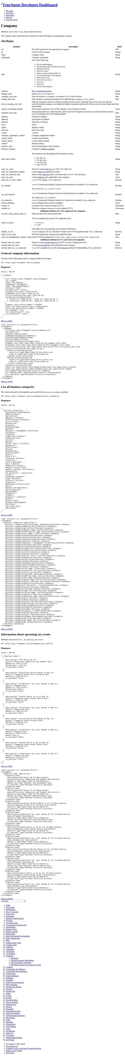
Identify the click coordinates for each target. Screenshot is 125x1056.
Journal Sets (10, 991)
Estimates (9, 978)
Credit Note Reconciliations (16, 971)
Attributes (14, 958)
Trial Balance (11, 1027)
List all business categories (21, 963)
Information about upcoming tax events (26, 965)
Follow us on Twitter (14, 1051)
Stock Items (10, 1018)
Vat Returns (10, 1031)
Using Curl (10, 914)
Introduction (10, 910)
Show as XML (6, 321)
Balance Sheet (11, 929)
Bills (7, 940)
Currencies (10, 1035)
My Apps (9, 11)
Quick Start (10, 907)
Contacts (9, 967)
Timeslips (9, 1022)
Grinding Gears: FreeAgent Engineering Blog (23, 1048)
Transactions (11, 1024)
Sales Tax (9, 1033)
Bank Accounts (12, 932)
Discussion (10, 15)
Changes (9, 921)
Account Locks (12, 923)
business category (48, 149)
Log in (15, 20)
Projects (9, 1007)
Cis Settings (10, 954)
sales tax (48, 169)
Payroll (8, 998)
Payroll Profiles (12, 1000)
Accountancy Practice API (16, 925)
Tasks (8, 1020)
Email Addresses (12, 976)
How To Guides (12, 912)
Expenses (9, 980)
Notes (8, 993)
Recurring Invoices (13, 1011)
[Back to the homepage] (29, 5)
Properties (10, 1009)
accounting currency (44, 91)
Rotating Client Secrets (15, 918)
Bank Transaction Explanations (18, 936)
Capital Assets (11, 945)
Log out (9, 20)
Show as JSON (7, 382)
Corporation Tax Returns (15, 969)
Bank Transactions (13, 938)
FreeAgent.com (12, 1046)
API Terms (10, 1040)
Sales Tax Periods (13, 1013)
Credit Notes (11, 974)
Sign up (9, 17)
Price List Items (12, 1002)
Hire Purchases (11, 985)
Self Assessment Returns (15, 1016)
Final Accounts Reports (15, 982)
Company (9, 956)
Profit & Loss (11, 1005)
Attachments (11, 927)
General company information (22, 960)
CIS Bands (10, 952)
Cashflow (9, 947)
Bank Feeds (10, 934)
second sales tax (51, 242)
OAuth (8, 996)
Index (8, 905)
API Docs (10, 13)
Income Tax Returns (13, 987)
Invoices (9, 989)
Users (8, 1029)
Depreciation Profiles (14, 1038)
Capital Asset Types (13, 943)
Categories (10, 949)
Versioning (10, 916)
